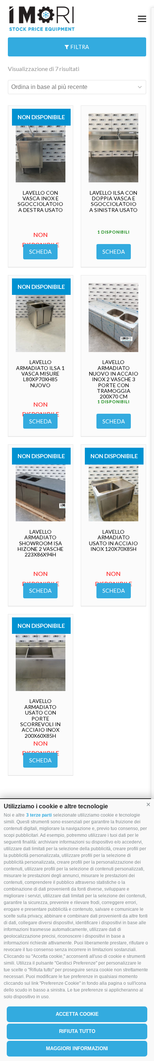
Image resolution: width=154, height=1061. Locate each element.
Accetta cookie (77, 1014)
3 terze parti (39, 815)
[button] (148, 804)
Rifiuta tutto (77, 1031)
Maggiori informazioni (77, 1048)
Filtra (79, 46)
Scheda (40, 251)
